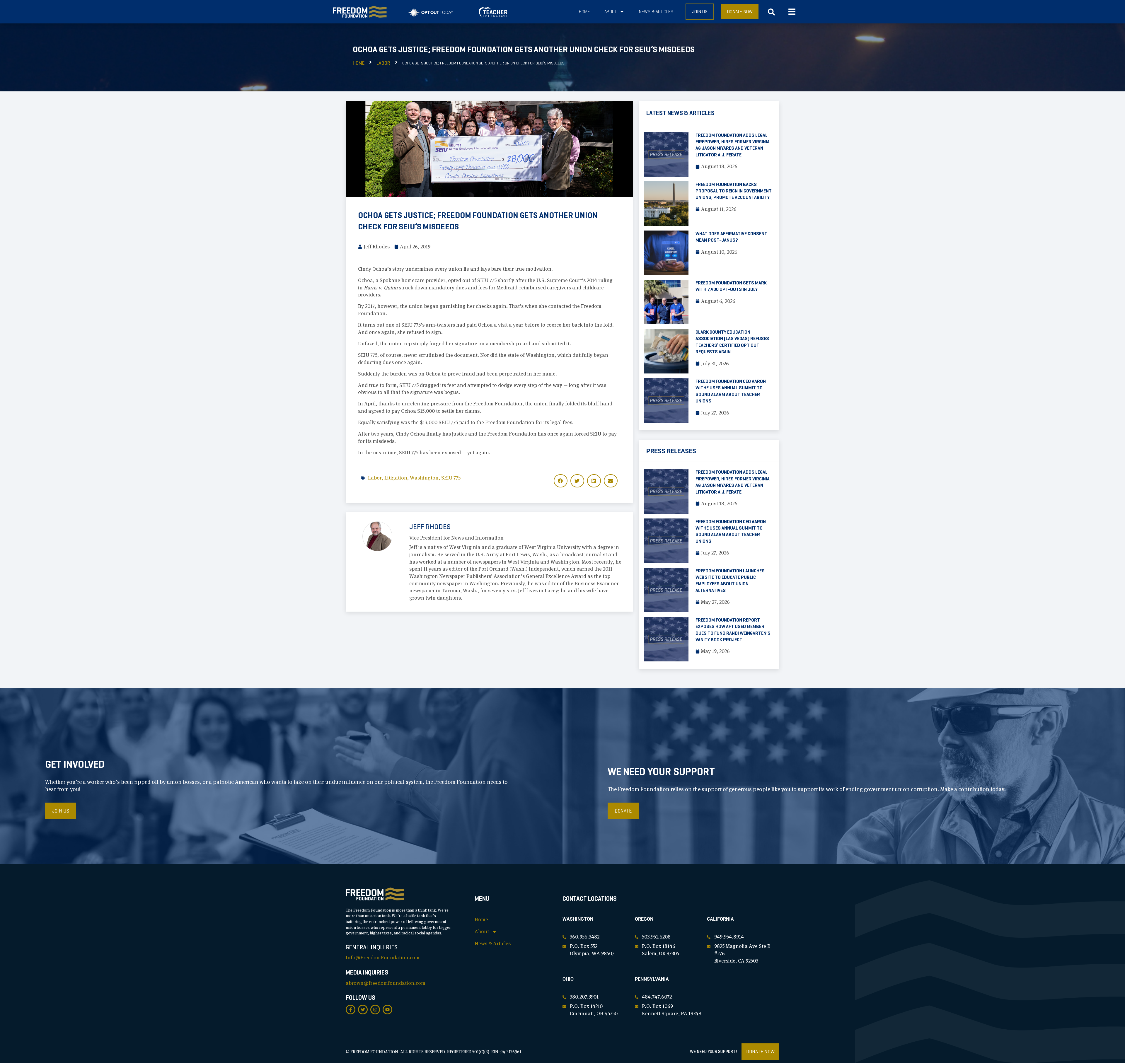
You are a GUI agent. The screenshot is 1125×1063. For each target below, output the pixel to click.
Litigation (395, 478)
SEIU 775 (451, 478)
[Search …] (771, 13)
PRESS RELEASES (671, 451)
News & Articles (656, 11)
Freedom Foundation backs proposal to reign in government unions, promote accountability (734, 191)
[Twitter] (363, 1009)
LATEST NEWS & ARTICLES (680, 113)
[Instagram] (375, 1009)
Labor (383, 63)
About (610, 11)
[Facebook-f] (350, 1009)
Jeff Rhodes (430, 526)
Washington (424, 478)
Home (584, 11)
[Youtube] (387, 1009)
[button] (792, 12)
